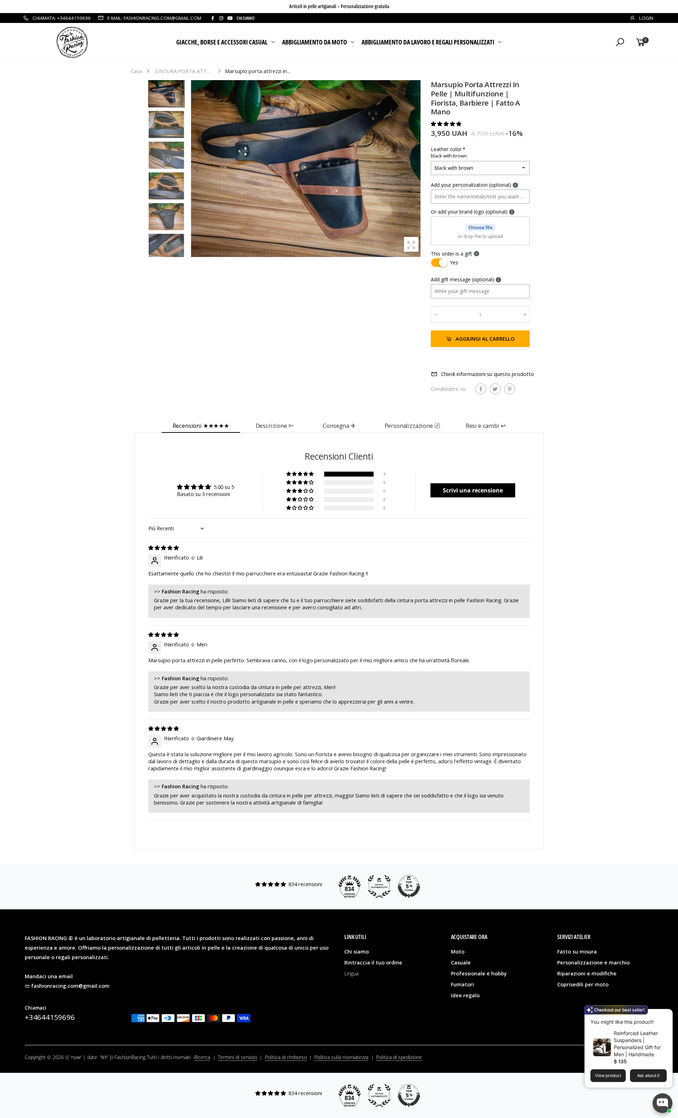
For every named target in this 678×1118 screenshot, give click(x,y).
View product (608, 1075)
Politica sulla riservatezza (341, 1057)
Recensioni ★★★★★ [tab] (201, 426)
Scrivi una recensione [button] (473, 490)
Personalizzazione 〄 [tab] (412, 426)
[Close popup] (664, 1015)
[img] (163, 547)
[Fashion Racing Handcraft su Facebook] (212, 18)
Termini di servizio (237, 1057)
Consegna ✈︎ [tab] (339, 426)
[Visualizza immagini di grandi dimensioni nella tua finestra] (411, 244)
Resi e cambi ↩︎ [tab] (486, 426)
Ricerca (202, 1057)
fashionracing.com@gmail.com (70, 985)
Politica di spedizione (399, 1057)
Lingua (351, 973)
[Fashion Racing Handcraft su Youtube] (230, 18)
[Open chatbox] (662, 1103)
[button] (415, 168)
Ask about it (648, 1075)
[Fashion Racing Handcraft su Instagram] (221, 18)
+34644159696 (50, 1017)
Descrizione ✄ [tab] (274, 426)
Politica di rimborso (286, 1057)
